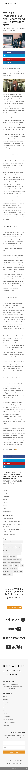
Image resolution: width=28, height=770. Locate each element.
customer (21, 541)
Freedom (5, 544)
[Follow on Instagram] (13, 674)
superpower (19, 571)
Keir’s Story (6, 699)
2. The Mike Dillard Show (10, 226)
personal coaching (6, 553)
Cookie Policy (6, 716)
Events (4, 705)
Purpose (5, 502)
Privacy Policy (6, 725)
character (5, 541)
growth (4, 547)
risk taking (10, 565)
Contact (5, 713)
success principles (13, 568)
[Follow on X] (7, 674)
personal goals (6, 556)
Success (10, 30)
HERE (16, 449)
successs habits (6, 571)
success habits (6, 568)
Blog (4, 708)
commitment (15, 541)
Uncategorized (7, 511)
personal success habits (16, 562)
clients (9, 541)
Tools (13, 30)
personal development (16, 553)
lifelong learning (6, 550)
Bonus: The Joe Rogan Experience (13, 378)
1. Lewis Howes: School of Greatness (13, 155)
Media (4, 711)
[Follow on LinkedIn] (10, 674)
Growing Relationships (9, 534)
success (21, 565)
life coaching (18, 547)
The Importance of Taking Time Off (13, 521)
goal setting (19, 544)
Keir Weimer (7, 28)
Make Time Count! (8, 518)
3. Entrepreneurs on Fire (10, 297)
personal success (6, 562)
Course (5, 696)
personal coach (18, 550)
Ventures (5, 702)
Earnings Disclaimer (8, 719)
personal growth (13, 556)
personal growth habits (7, 559)
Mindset (5, 30)
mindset (12, 550)
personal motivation (17, 559)
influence (9, 547)
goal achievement (11, 544)
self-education (16, 565)
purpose (5, 565)
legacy (13, 547)
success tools (13, 571)
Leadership (6, 496)
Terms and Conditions (9, 722)
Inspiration (21, 28)
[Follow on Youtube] (16, 674)
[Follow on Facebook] (4, 674)
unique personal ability (7, 574)
